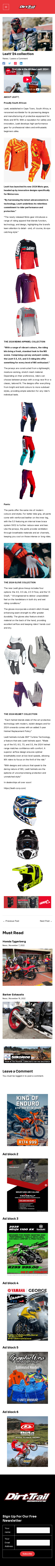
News (5, 58)
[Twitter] (9, 63)
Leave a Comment (19, 58)
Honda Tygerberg (14, 941)
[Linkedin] (21, 63)
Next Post (46, 921)
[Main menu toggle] (6, 7)
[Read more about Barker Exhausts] (27, 1020)
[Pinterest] (15, 63)
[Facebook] (4, 63)
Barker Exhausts (13, 994)
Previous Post (11, 921)
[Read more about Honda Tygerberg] (27, 967)
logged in (19, 1076)
